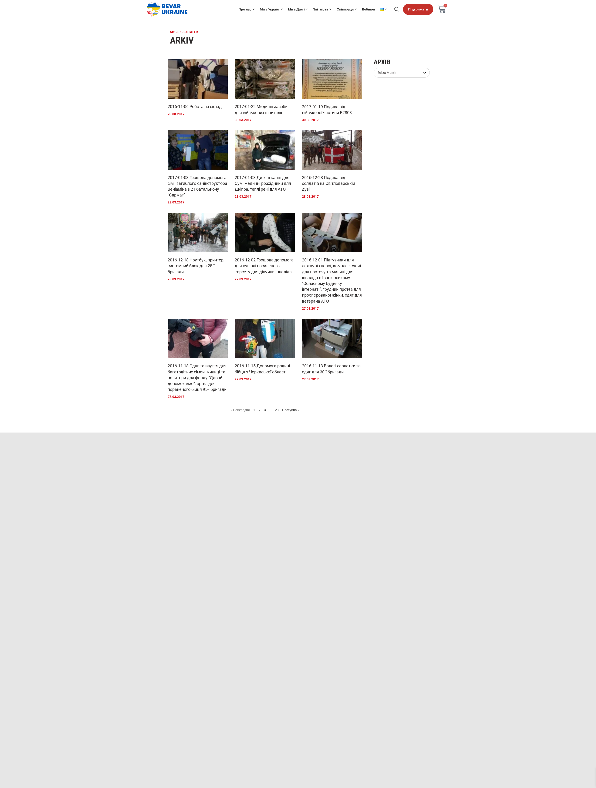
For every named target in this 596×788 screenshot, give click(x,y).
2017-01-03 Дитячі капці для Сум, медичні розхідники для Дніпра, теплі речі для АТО (263, 183)
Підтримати (418, 9)
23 (277, 410)
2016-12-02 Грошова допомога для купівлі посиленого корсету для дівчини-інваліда (264, 265)
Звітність (320, 9)
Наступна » (290, 410)
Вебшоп (368, 9)
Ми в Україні (270, 9)
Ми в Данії (296, 9)
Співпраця (345, 9)
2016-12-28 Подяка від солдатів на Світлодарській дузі (328, 183)
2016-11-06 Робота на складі (195, 106)
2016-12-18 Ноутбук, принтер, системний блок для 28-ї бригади (196, 265)
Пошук (396, 9)
